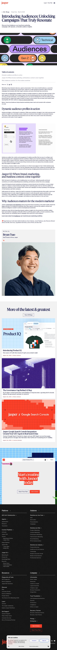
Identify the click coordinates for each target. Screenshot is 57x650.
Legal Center (52, 643)
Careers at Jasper (34, 583)
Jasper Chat (6, 540)
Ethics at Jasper (34, 607)
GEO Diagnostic (6, 579)
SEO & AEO (33, 520)
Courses (4, 603)
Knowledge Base (6, 559)
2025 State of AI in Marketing (13, 204)
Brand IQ (4, 561)
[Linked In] (52, 640)
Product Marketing (35, 530)
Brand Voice (13, 93)
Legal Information (34, 585)
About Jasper (33, 579)
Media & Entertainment (36, 555)
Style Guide (6, 566)
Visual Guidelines (7, 565)
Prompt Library (5, 595)
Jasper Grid (5, 534)
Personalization (34, 522)
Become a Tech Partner (36, 615)
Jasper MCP (6, 546)
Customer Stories (6, 591)
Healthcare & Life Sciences (37, 549)
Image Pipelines (6, 542)
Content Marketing (35, 532)
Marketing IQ (5, 555)
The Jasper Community (7, 606)
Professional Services (35, 558)
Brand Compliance (6, 581)
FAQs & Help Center (7, 616)
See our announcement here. (26, 100)
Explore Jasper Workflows (8, 608)
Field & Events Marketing (36, 536)
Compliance (33, 605)
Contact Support (6, 613)
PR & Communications (35, 541)
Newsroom (32, 581)
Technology (33, 551)
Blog (3, 589)
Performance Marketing (36, 534)
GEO (31, 517)
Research (4, 523)
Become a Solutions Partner (37, 612)
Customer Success (6, 618)
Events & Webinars (6, 593)
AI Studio (4, 532)
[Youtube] (54, 640)
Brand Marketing (34, 539)
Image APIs (6, 548)
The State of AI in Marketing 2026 (10, 598)
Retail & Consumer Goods (36, 553)
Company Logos (34, 588)
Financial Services (34, 547)
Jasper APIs (5, 544)
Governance (33, 602)
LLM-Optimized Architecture (37, 598)
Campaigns (33, 524)
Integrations (33, 592)
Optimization (5, 521)
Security (32, 600)
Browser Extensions (35, 590)
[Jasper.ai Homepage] (4, 3)
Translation (4, 526)
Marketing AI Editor (8, 538)
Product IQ (4, 557)
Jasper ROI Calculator (7, 583)
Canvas (3, 536)
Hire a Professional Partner (8, 620)
